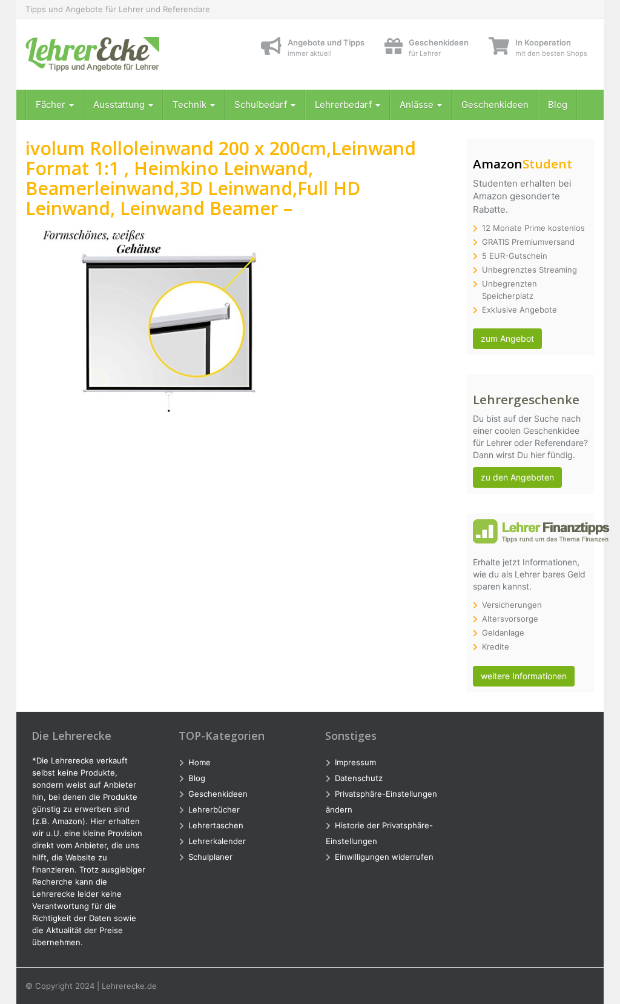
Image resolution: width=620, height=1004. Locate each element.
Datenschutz (359, 778)
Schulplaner (210, 857)
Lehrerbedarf (344, 104)
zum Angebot (507, 338)
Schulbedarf (261, 104)
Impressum (355, 762)
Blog (557, 104)
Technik (191, 104)
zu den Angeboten (517, 477)
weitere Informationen (524, 676)
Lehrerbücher (214, 809)
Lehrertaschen (215, 825)
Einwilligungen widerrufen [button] (384, 857)
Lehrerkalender (217, 841)
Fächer (52, 104)
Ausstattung (120, 104)
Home (199, 762)
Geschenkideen (495, 104)
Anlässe (418, 104)
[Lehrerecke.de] (114, 54)
